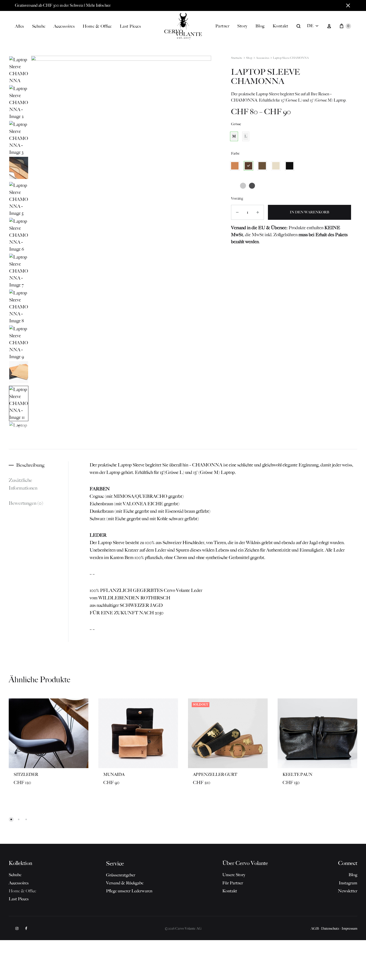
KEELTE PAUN (297, 774)
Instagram (348, 882)
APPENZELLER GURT (215, 774)
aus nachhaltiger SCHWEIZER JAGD (126, 605)
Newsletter (347, 890)
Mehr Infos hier (98, 5)
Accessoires (64, 26)
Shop (249, 57)
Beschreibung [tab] (30, 465)
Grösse (236, 124)
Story (242, 25)
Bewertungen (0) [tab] (26, 503)
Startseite (236, 57)
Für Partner (232, 882)
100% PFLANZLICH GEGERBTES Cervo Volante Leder (146, 590)
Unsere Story (233, 874)
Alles (19, 26)
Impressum (349, 928)
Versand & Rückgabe (124, 882)
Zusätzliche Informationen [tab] (23, 484)
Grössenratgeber (120, 874)
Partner (222, 25)
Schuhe (39, 26)
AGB (315, 928)
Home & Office (97, 26)
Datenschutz (330, 928)
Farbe (235, 153)
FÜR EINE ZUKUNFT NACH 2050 (127, 613)
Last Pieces (130, 26)
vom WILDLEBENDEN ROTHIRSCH (130, 598)
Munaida (113, 774)
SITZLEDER (26, 774)
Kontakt (280, 25)
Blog (260, 25)
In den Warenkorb (309, 212)
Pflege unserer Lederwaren (129, 890)
